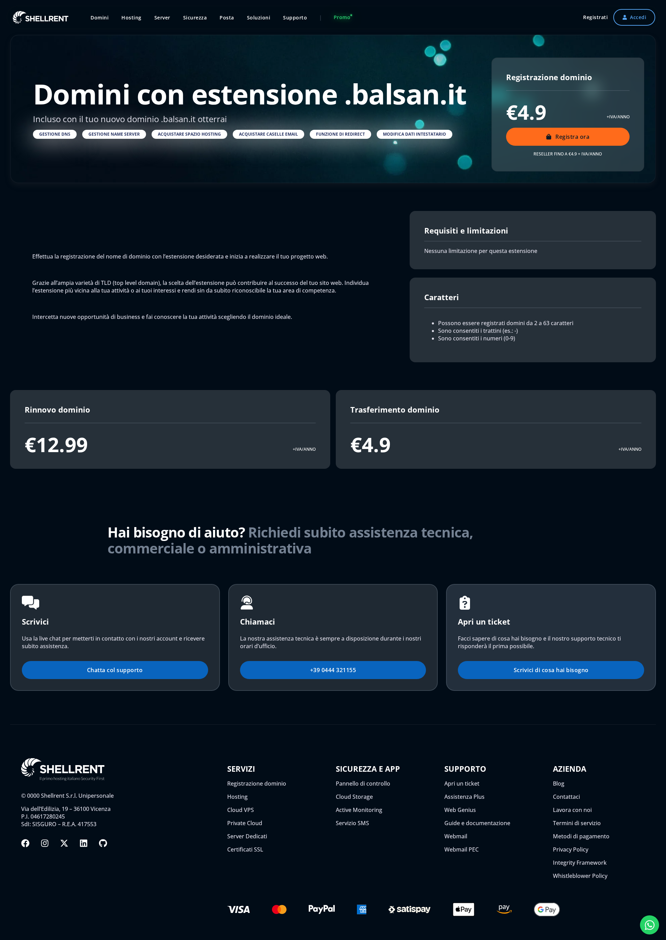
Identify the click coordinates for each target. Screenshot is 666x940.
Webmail (455, 836)
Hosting (237, 797)
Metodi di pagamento (581, 836)
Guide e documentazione (477, 823)
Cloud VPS (240, 810)
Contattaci (566, 797)
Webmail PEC (461, 849)
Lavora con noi (572, 810)
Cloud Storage (354, 797)
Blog (558, 783)
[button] (55, 134)
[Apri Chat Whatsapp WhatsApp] (649, 924)
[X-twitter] (64, 843)
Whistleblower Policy (580, 876)
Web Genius (460, 810)
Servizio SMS (352, 823)
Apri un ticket (461, 783)
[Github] (103, 843)
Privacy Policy (570, 849)
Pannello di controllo (363, 783)
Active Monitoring (359, 810)
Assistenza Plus (464, 797)
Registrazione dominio (256, 783)
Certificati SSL (245, 849)
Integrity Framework (580, 862)
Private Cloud (244, 823)
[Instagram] (45, 843)
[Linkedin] (83, 843)
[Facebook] (25, 843)
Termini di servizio (577, 823)
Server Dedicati (247, 836)
